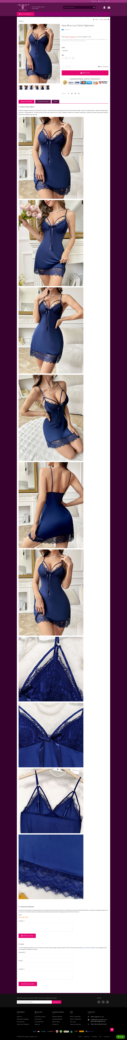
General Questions (75, 1024)
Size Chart (73, 1022)
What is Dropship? (75, 1016)
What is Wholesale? (75, 1019)
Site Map (94, 1036)
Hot (19, 18)
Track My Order (39, 1022)
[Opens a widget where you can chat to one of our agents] (120, 1037)
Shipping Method (57, 1019)
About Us (19, 1016)
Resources (88, 18)
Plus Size (56, 18)
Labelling (94, 1)
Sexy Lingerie (104, 19)
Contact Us (55, 1024)
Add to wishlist (104, 66)
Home (96, 19)
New (24, 18)
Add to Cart (86, 73)
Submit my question (28, 984)
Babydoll (21, 21)
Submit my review (27, 936)
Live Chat (101, 1)
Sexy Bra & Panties (68, 18)
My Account (38, 1019)
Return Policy (56, 1022)
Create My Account (40, 1016)
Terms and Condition (23, 1024)
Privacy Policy (21, 1022)
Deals (30, 18)
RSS (100, 1036)
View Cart (37, 1024)
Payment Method (57, 1016)
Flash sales (47, 18)
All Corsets (79, 18)
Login (85, 947)
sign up (72, 37)
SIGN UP (57, 1002)
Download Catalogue (23, 1019)
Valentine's (38, 18)
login (67, 37)
